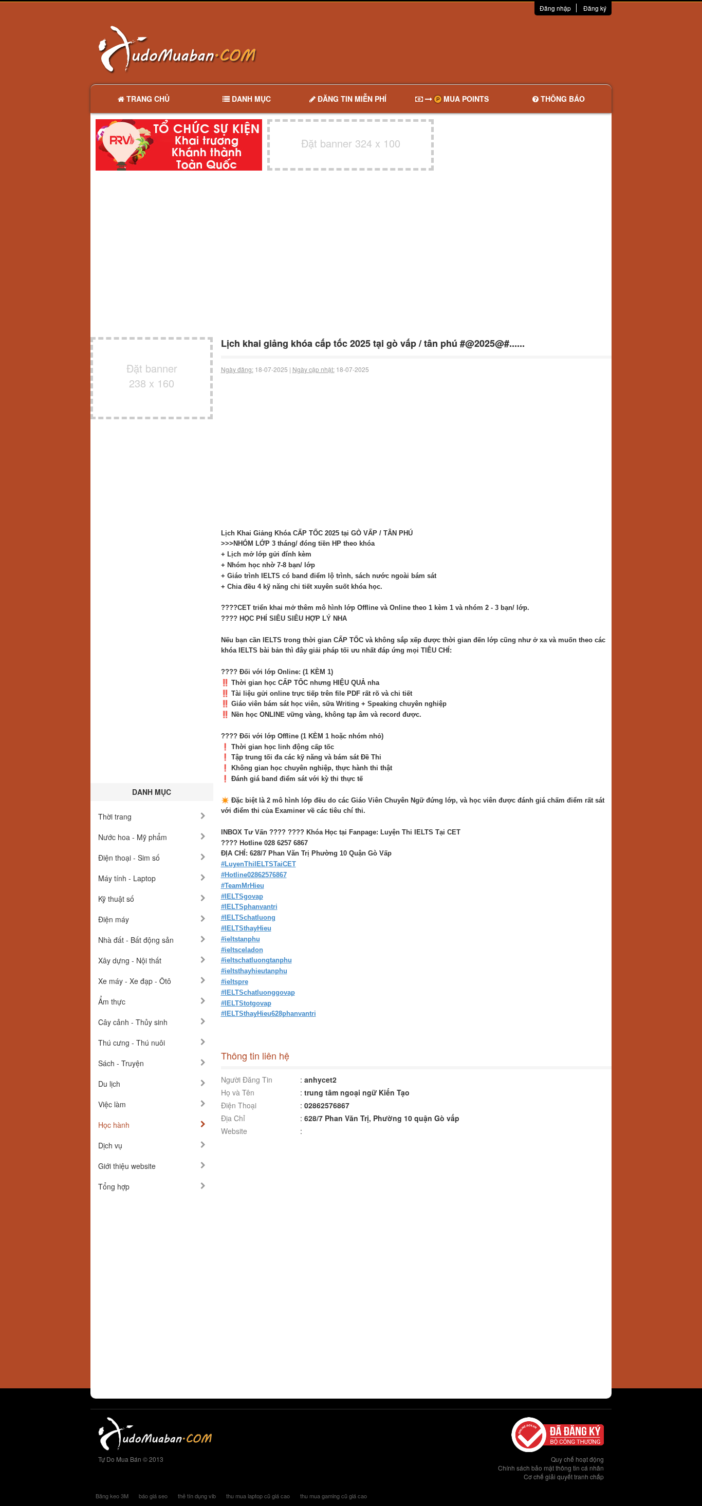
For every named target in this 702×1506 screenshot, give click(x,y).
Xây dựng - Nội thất (129, 960)
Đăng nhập (555, 8)
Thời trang (115, 816)
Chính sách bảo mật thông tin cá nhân (551, 1467)
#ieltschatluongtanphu (256, 960)
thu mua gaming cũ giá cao (333, 1496)
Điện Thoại (238, 1105)
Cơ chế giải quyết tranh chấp (564, 1476)
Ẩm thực (111, 1001)
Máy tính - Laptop (127, 878)
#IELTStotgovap (246, 1003)
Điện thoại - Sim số (129, 857)
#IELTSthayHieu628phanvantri (268, 1013)
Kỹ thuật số (116, 899)
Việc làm (112, 1104)
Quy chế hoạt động (577, 1459)
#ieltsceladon (242, 950)
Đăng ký (594, 8)
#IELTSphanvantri (249, 906)
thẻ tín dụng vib (197, 1496)
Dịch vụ (110, 1145)
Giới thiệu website (127, 1166)
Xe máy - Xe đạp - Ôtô (134, 981)
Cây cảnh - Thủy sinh (133, 1022)
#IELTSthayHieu (246, 928)
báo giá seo (153, 1496)
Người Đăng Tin (246, 1079)
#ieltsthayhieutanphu (254, 971)
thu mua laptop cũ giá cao (258, 1496)
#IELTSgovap (242, 896)
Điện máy (113, 919)
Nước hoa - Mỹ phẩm (132, 837)
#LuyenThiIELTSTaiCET (258, 864)
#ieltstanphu (240, 939)
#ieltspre (234, 982)
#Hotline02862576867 (254, 875)
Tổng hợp (114, 1186)
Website (234, 1131)
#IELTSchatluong (248, 917)
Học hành (114, 1125)
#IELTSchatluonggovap (258, 992)
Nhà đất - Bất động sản (136, 940)
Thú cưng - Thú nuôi (131, 1042)
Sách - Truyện (121, 1063)
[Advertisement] (459, 48)
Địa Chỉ (233, 1118)
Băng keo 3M (112, 1496)
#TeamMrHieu (242, 885)
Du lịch (109, 1084)
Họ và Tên (237, 1092)
